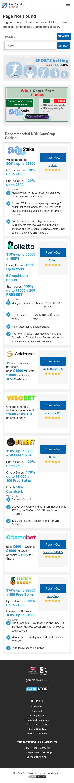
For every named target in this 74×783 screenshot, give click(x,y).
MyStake (53, 165)
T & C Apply (12, 189)
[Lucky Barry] (21, 581)
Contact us (37, 706)
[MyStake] (21, 150)
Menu (68, 5)
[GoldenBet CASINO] (21, 354)
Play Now (52, 157)
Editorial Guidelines (37, 729)
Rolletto (53, 260)
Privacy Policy (37, 715)
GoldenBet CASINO (53, 369)
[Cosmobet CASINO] (21, 537)
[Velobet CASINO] (21, 398)
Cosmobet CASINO (53, 552)
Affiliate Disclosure (37, 733)
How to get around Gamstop (37, 752)
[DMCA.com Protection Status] (37, 777)
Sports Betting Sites (37, 756)
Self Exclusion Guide (37, 724)
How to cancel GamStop (37, 747)
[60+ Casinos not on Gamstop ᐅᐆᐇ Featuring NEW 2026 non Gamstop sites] (14, 5)
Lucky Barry (53, 596)
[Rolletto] (21, 245)
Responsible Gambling (37, 720)
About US (37, 711)
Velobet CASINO (53, 413)
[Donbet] (21, 442)
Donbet (53, 457)
